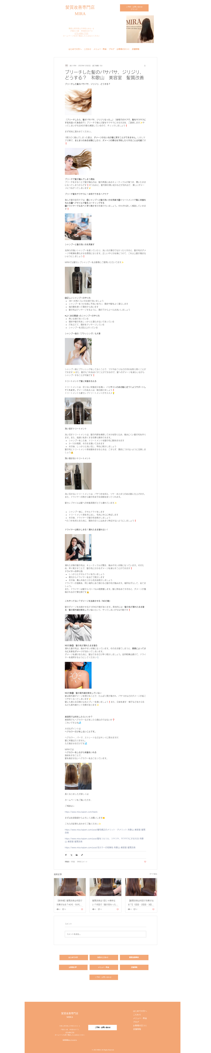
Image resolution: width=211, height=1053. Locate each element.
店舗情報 (137, 1029)
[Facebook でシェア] (66, 855)
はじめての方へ (140, 1011)
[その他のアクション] (145, 65)
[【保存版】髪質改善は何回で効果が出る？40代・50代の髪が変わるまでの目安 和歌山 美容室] (70, 887)
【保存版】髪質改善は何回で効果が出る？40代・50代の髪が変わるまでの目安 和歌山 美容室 (69, 903)
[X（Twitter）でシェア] (71, 855)
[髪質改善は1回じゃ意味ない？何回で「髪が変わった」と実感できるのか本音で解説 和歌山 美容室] (105, 887)
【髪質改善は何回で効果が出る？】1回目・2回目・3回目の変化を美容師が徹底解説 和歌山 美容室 (141, 903)
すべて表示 (153, 874)
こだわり (137, 1015)
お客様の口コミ (140, 1025)
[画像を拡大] (78, 102)
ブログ (136, 1022)
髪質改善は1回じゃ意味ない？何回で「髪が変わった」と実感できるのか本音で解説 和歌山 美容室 (105, 903)
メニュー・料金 (140, 1018)
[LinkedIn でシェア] (77, 855)
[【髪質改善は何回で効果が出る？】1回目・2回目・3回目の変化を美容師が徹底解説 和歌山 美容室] (141, 887)
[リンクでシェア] (82, 855)
